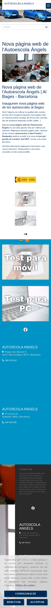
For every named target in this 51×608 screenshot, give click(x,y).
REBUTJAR (14, 602)
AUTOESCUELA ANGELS (19, 3)
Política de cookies (25, 585)
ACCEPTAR (37, 602)
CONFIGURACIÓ (25, 593)
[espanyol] (21, 240)
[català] (28, 240)
